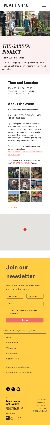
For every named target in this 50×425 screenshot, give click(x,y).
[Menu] (44, 5)
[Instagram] (8, 389)
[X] (13, 389)
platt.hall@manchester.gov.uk (22, 331)
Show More (12, 207)
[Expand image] (13, 173)
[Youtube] (18, 389)
